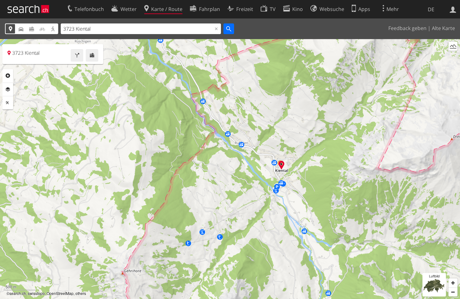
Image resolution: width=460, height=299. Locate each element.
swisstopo (36, 293)
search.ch (17, 293)
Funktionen (8, 102)
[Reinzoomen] (452, 282)
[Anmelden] (453, 9)
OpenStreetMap (60, 293)
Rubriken (8, 75)
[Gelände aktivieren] (452, 46)
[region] (230, 169)
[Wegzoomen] (452, 291)
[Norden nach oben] (452, 57)
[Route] (77, 55)
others (80, 293)
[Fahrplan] (92, 55)
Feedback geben (407, 28)
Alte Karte (443, 28)
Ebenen (8, 89)
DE (431, 9)
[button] (281, 165)
